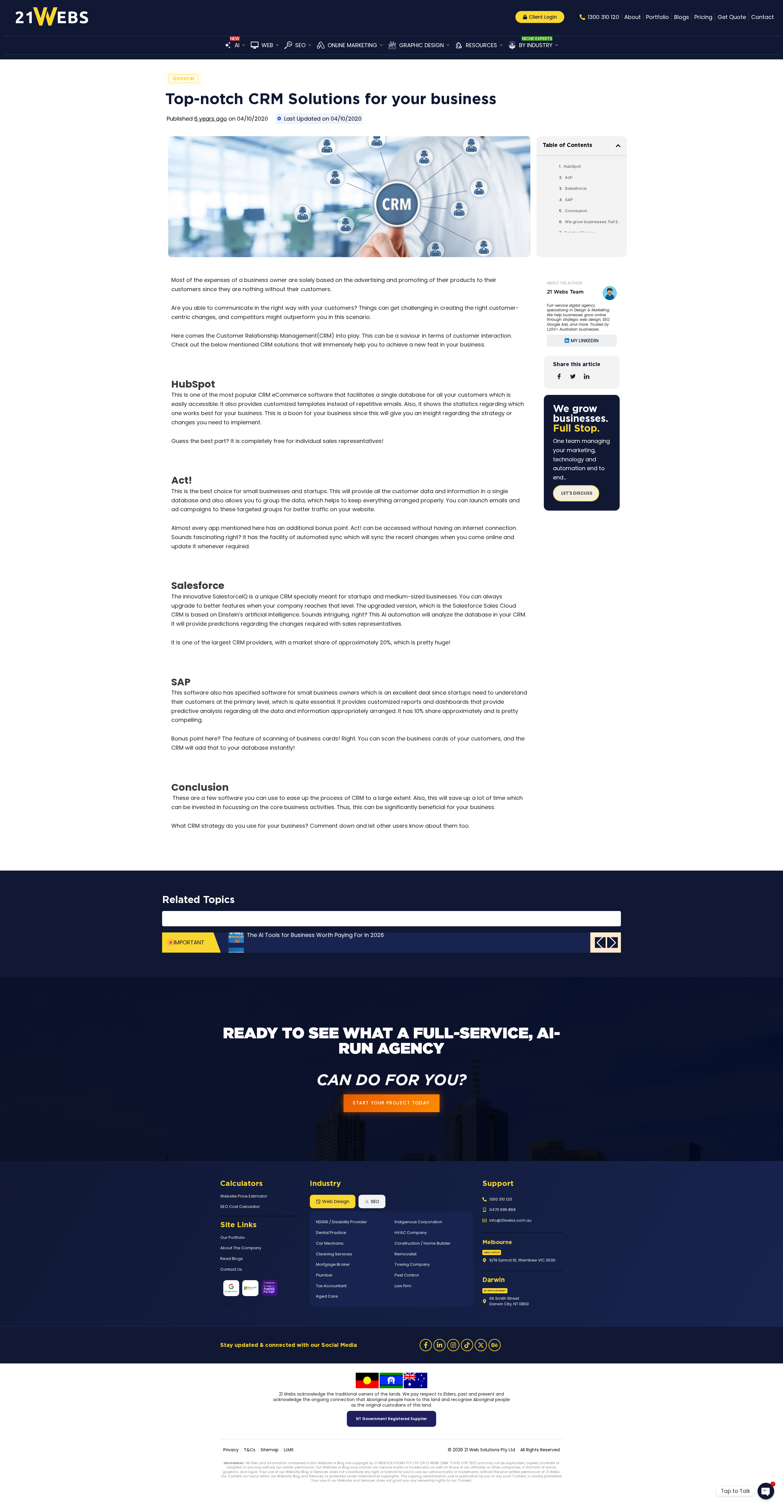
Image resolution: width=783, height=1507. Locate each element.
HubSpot (572, 166)
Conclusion (576, 211)
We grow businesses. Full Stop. (593, 222)
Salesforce (576, 188)
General (183, 78)
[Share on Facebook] (559, 376)
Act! (569, 177)
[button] (235, 45)
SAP (569, 200)
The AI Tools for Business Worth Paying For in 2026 (315, 942)
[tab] (332, 1202)
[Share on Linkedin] (586, 376)
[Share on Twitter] (572, 376)
